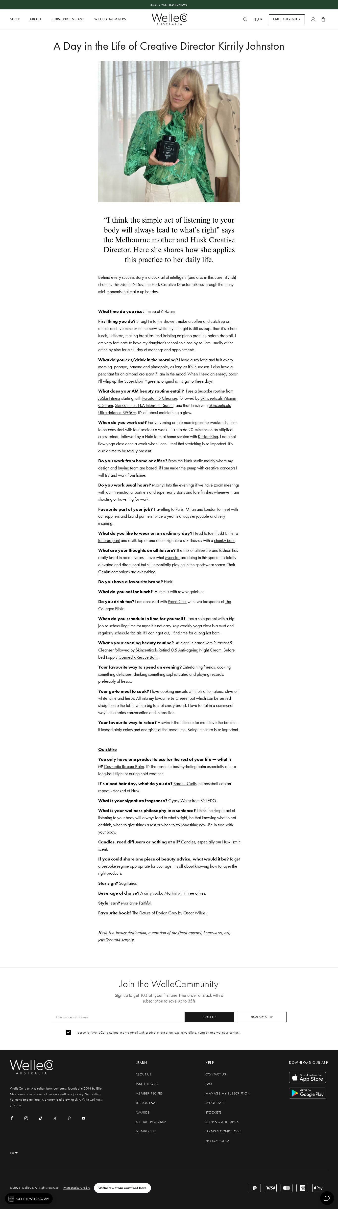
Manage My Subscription (227, 1093)
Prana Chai (177, 601)
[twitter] (55, 1118)
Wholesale (215, 1103)
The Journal (146, 1103)
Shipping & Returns (222, 1122)
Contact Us (215, 1074)
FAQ (208, 1084)
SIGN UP (209, 1017)
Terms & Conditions (223, 1131)
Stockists (213, 1112)
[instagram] (26, 1118)
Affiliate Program (151, 1122)
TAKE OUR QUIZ (287, 19)
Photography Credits (76, 1188)
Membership (146, 1131)
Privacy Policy (217, 1141)
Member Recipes (149, 1093)
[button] (29, 1198)
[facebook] (12, 1118)
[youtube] (84, 1118)
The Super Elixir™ (132, 381)
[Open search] (245, 19)
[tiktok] (41, 1118)
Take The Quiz (147, 1084)
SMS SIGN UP (262, 1017)
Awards (142, 1112)
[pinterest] (69, 1118)
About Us (143, 1074)
